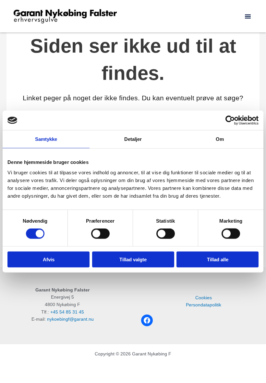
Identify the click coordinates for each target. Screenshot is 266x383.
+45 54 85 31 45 (67, 312)
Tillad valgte (133, 259)
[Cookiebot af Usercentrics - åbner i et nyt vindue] (230, 120)
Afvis (48, 259)
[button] (248, 16)
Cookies (203, 297)
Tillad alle (217, 259)
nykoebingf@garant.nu (70, 319)
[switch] (100, 234)
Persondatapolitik (203, 305)
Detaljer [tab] (133, 139)
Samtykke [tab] (46, 139)
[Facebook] (147, 320)
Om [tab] (220, 139)
